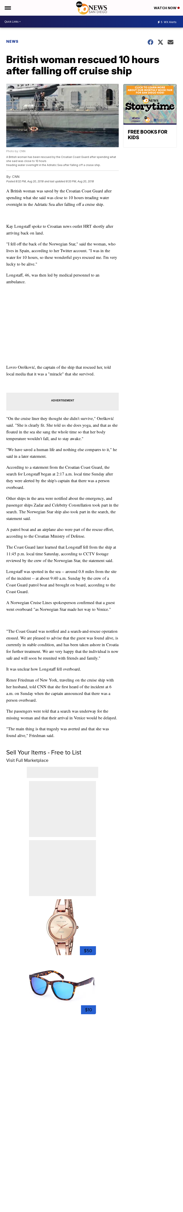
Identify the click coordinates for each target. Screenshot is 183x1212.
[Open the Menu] (7, 8)
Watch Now (165, 8)
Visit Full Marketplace (27, 760)
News (12, 41)
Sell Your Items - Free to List (43, 752)
